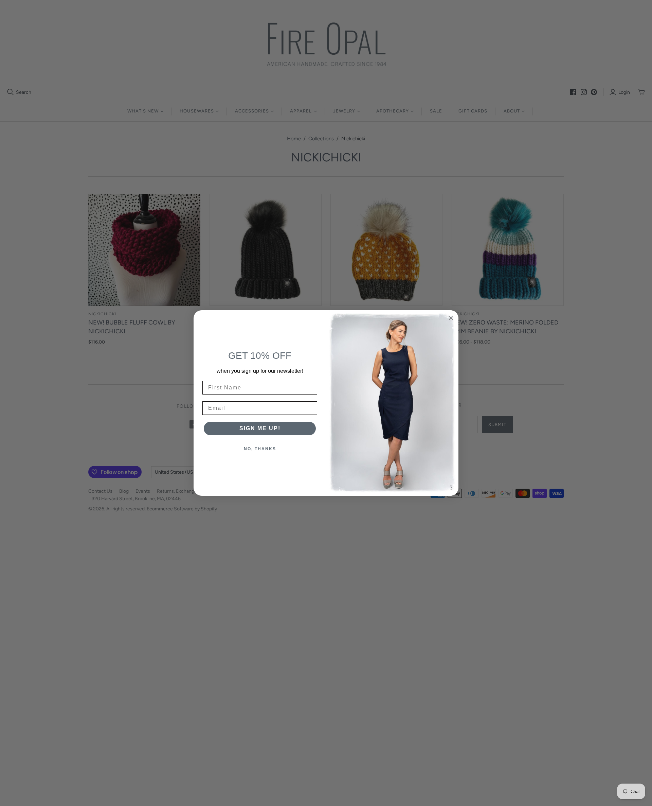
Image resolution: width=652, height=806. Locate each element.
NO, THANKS (260, 448)
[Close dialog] (451, 318)
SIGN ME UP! (259, 428)
